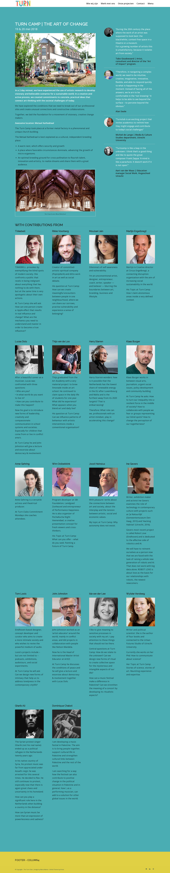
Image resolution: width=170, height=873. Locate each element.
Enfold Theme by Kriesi (56, 869)
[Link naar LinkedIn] (149, 869)
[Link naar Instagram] (153, 869)
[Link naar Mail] (146, 869)
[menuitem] (92, 3)
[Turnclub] (23, 3)
